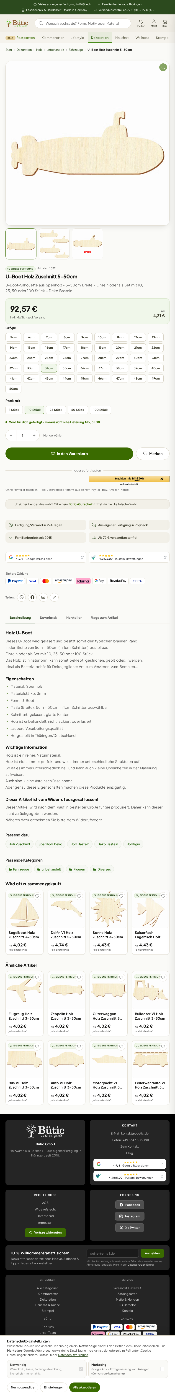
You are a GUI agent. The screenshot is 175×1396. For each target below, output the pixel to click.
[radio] (13, 337)
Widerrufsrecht (45, 1209)
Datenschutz (45, 1216)
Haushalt (122, 37)
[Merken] (37, 896)
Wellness (142, 37)
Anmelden (152, 1253)
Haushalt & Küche (47, 1305)
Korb (164, 25)
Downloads (48, 617)
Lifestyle (77, 37)
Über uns (47, 1327)
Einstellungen (54, 1387)
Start (8, 49)
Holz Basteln (79, 844)
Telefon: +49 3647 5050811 (129, 1140)
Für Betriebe (127, 1305)
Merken (141, 25)
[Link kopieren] (54, 597)
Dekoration (99, 37)
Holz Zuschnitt (19, 844)
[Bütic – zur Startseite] (16, 23)
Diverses (104, 869)
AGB (45, 1203)
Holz (39, 49)
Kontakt (127, 1310)
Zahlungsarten (127, 1294)
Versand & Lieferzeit (127, 1288)
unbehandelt (55, 49)
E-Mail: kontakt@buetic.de (129, 1133)
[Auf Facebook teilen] (32, 597)
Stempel (162, 37)
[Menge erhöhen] (34, 435)
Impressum (45, 1222)
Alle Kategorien (47, 1288)
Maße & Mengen (127, 1299)
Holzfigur (133, 844)
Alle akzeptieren (84, 1387)
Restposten (21, 37)
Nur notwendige (22, 1387)
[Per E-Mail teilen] (43, 597)
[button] (129, 481)
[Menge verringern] (11, 435)
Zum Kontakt (130, 1146)
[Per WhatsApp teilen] (21, 597)
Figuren (79, 869)
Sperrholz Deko (50, 844)
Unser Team (47, 1332)
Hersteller (74, 617)
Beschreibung (20, 617)
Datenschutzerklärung (141, 1264)
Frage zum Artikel (104, 617)
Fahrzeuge (76, 49)
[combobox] (86, 23)
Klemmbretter (52, 37)
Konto (154, 25)
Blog (129, 1153)
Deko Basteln (108, 844)
